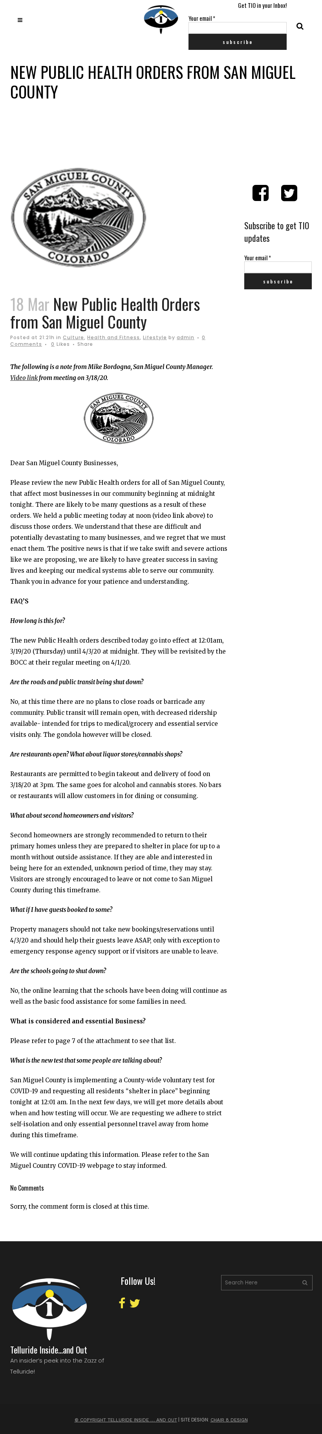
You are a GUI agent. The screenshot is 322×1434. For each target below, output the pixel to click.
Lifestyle (155, 337)
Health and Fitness (113, 337)
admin (185, 337)
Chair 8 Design (229, 1420)
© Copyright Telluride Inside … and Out (126, 1420)
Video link (24, 378)
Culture (73, 337)
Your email (201, 18)
